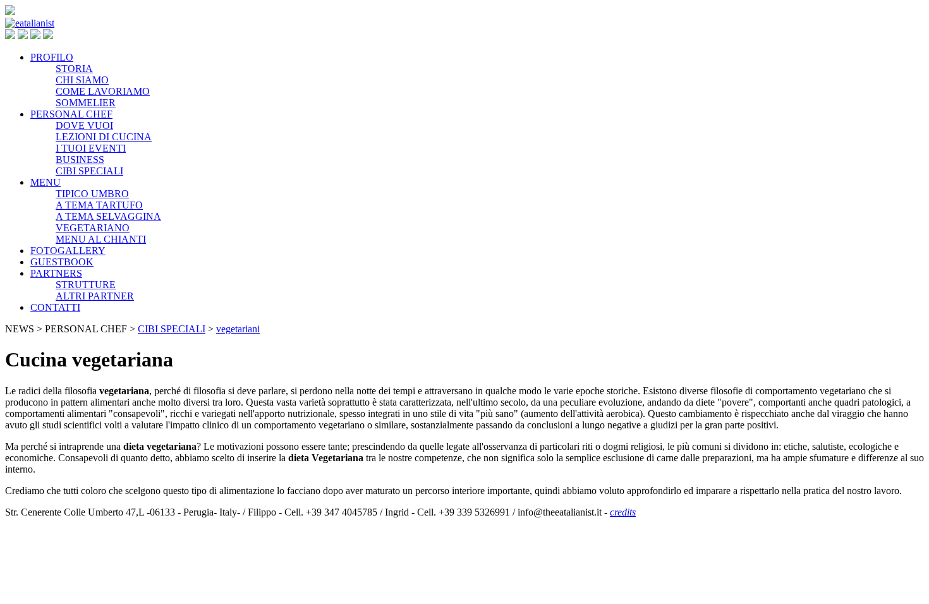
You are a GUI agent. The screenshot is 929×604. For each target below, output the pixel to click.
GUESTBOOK (62, 262)
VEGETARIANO (93, 227)
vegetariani (238, 328)
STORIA (74, 68)
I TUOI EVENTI (91, 148)
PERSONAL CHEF (71, 114)
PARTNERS (56, 273)
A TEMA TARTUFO (99, 205)
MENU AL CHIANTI (101, 239)
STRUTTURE (86, 284)
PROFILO (51, 57)
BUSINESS (80, 159)
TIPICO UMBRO (92, 193)
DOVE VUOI (84, 125)
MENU (45, 182)
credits (623, 512)
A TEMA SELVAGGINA (108, 216)
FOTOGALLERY (68, 250)
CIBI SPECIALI (89, 171)
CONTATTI (55, 307)
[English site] (23, 35)
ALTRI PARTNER (95, 296)
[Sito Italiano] (10, 35)
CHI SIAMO (82, 80)
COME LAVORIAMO (103, 91)
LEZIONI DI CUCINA (104, 136)
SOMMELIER (86, 102)
